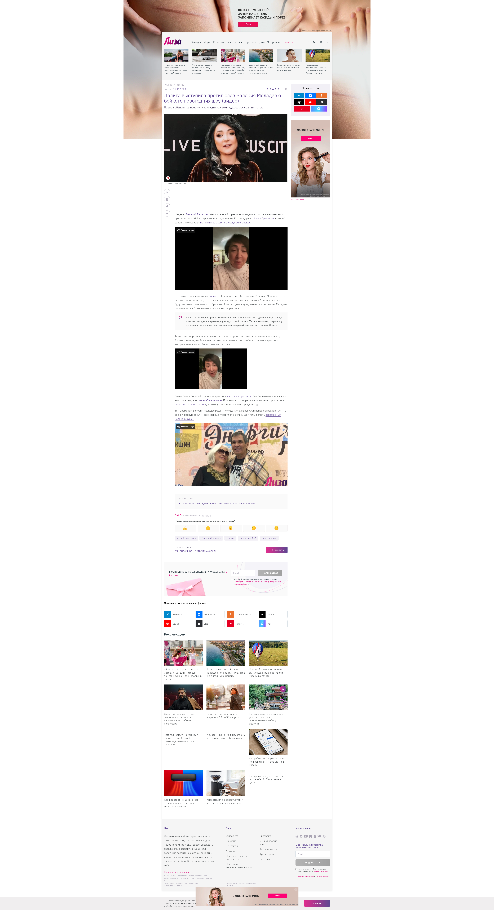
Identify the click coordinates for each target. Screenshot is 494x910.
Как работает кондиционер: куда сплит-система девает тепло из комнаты (181, 803)
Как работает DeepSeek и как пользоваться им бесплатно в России (267, 762)
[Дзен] (321, 102)
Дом (262, 42)
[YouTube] (310, 102)
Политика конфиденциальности (239, 865)
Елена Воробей (248, 538)
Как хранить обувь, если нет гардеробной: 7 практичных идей (266, 779)
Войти (324, 42)
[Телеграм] (299, 95)
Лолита (213, 296)
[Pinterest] (302, 109)
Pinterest (240, 623)
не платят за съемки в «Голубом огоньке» (225, 222)
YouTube (177, 623)
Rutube (270, 614)
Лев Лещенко (269, 538)
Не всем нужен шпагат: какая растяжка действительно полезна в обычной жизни (175, 69)
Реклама (231, 841)
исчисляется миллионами (190, 404)
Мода (206, 42)
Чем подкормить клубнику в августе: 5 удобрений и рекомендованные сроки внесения (181, 739)
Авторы (230, 851)
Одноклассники (243, 614)
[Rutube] (299, 102)
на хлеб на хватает (210, 400)
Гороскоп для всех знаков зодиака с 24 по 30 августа (222, 715)
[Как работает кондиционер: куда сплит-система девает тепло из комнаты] (183, 783)
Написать (279, 549)
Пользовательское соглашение (237, 857)
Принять (317, 903)
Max (269, 623)
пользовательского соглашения (245, 582)
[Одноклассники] (321, 95)
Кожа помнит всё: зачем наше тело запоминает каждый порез (289, 68)
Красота (218, 42)
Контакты (232, 846)
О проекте (232, 836)
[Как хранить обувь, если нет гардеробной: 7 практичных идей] (268, 771)
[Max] (319, 109)
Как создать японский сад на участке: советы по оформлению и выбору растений (266, 718)
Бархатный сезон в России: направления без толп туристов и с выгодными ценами (261, 69)
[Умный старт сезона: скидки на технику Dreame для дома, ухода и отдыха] (204, 55)
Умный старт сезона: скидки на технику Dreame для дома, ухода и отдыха (203, 69)
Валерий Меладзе (211, 538)
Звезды (196, 42)
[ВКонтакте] (310, 95)
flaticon (179, 886)
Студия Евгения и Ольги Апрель (187, 883)
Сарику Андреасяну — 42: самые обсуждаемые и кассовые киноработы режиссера (179, 718)
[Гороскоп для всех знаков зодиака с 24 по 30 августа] (225, 697)
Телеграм (177, 614)
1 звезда (268, 89)
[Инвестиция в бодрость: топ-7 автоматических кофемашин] (225, 783)
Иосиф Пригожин (263, 218)
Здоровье (273, 42)
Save (168, 178)
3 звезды (273, 89)
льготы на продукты (239, 396)
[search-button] (314, 42)
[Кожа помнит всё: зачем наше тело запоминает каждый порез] (289, 55)
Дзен (206, 623)
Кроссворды (266, 854)
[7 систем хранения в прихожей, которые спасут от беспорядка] (225, 730)
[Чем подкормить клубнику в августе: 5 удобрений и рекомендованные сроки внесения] (183, 730)
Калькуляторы (268, 849)
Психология (234, 42)
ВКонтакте (209, 614)
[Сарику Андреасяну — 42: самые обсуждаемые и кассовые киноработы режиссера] (183, 697)
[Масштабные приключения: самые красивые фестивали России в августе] (318, 55)
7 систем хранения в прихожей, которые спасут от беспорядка (225, 736)
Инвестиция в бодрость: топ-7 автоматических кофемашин (224, 801)
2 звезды (270, 89)
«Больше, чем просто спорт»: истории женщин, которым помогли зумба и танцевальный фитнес (233, 69)
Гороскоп (251, 42)
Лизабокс (288, 42)
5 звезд (278, 89)
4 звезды (276, 89)
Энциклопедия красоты (268, 842)
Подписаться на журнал (177, 872)
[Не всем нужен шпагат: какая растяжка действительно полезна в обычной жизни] (176, 55)
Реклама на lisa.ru (298, 200)
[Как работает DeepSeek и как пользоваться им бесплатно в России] (268, 742)
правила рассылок (241, 584)
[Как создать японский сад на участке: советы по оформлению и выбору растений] (268, 697)
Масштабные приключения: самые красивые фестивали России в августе (316, 69)
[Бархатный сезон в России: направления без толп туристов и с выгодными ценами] (261, 55)
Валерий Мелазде (196, 214)
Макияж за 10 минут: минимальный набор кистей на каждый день (219, 503)
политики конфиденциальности (269, 582)
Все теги (264, 859)
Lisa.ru (167, 89)
